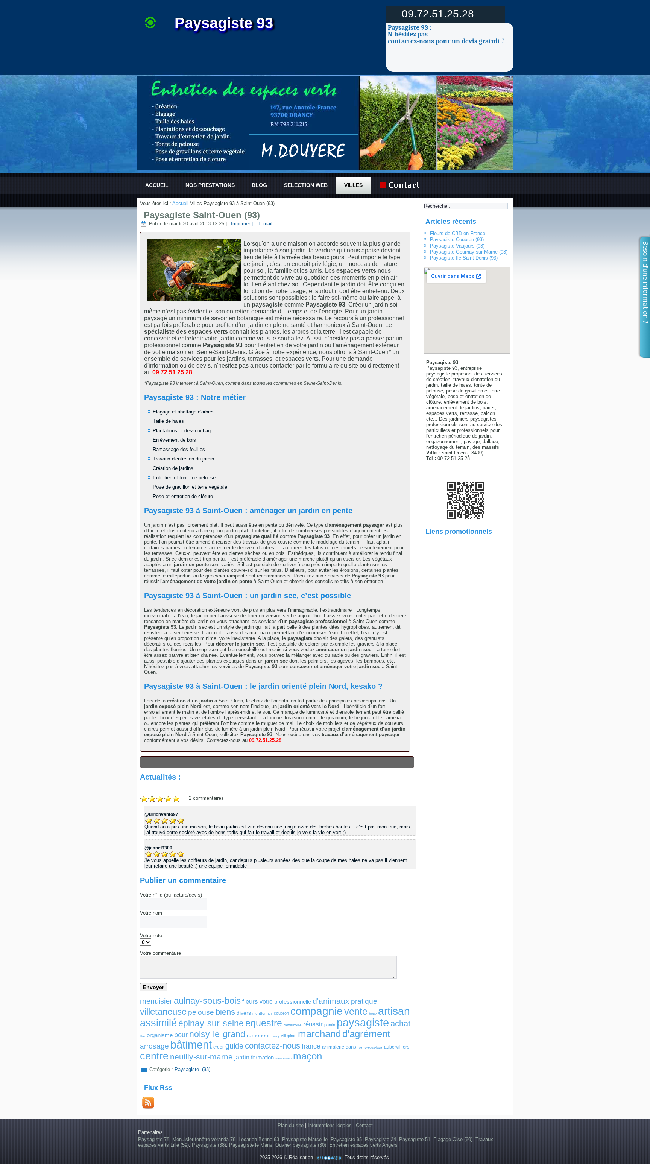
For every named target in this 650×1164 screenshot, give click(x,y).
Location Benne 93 (258, 1139)
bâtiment (191, 1045)
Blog (259, 185)
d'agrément (366, 1033)
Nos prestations (210, 185)
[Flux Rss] (148, 1107)
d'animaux (331, 1001)
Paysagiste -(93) (192, 1069)
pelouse (201, 1012)
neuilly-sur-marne (201, 1056)
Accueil (157, 185)
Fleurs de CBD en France (457, 233)
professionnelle (292, 1001)
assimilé (158, 1023)
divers (244, 1013)
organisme (160, 1035)
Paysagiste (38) (209, 1145)
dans (351, 1047)
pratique (364, 1001)
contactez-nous (272, 1045)
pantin (329, 1025)
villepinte (288, 1035)
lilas (142, 1036)
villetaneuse (163, 1011)
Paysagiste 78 (153, 1139)
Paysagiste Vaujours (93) (457, 246)
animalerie (333, 1047)
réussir (313, 1024)
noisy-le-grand (217, 1034)
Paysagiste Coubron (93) (457, 239)
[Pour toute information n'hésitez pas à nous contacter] (402, 185)
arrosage (154, 1046)
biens (225, 1012)
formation (262, 1057)
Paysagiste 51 (414, 1139)
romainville (293, 1025)
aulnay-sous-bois (207, 1000)
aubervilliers (396, 1047)
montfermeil (262, 1013)
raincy (275, 1036)
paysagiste (363, 1023)
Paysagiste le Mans (250, 1145)
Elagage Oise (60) (452, 1139)
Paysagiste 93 (224, 23)
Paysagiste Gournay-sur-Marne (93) (468, 252)
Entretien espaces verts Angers (363, 1145)
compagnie (316, 1011)
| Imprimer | (240, 223)
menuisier (156, 1001)
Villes (353, 185)
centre (154, 1056)
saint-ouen (283, 1058)
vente (356, 1011)
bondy (373, 1013)
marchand (319, 1033)
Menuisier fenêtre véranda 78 (203, 1139)
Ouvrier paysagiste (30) (300, 1145)
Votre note (151, 935)
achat (400, 1023)
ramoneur (258, 1035)
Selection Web (306, 185)
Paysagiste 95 (346, 1139)
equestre (263, 1023)
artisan (394, 1011)
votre (266, 1001)
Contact (364, 1125)
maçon (307, 1056)
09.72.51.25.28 (438, 14)
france (311, 1046)
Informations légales (330, 1125)
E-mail (264, 223)
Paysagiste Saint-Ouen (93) (202, 215)
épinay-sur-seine (211, 1023)
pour (181, 1035)
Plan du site (291, 1125)
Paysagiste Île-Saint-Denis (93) (464, 258)
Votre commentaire (160, 953)
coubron (281, 1013)
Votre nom (151, 913)
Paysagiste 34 (380, 1139)
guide (234, 1046)
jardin (241, 1057)
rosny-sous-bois (370, 1047)
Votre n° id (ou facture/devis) (171, 895)
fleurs (250, 1001)
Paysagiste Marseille (305, 1139)
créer (218, 1047)
